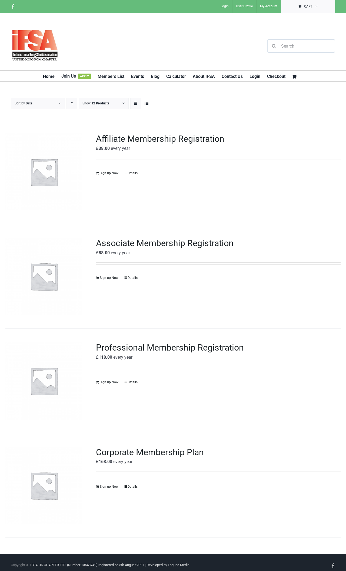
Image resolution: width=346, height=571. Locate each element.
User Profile (244, 6)
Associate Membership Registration (165, 243)
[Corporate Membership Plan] (43, 485)
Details (133, 173)
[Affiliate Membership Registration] (43, 171)
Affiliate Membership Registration (160, 139)
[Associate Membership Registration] (43, 276)
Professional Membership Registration (170, 347)
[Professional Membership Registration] (43, 380)
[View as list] (146, 103)
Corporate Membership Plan (150, 452)
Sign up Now (109, 173)
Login (225, 6)
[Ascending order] (71, 103)
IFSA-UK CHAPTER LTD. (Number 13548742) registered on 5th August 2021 (87, 565)
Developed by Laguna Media (168, 565)
